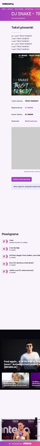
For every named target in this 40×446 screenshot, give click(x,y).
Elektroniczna (29, 9)
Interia (4, 9)
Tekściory (10, 9)
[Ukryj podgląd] (36, 419)
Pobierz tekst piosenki (21, 179)
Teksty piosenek (19, 9)
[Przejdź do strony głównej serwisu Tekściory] (7, 3)
